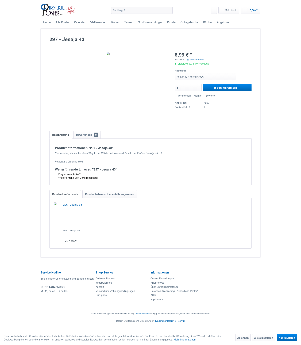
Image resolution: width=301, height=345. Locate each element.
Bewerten (210, 95)
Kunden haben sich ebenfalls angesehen (109, 194)
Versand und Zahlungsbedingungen (115, 291)
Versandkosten (143, 313)
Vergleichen (184, 95)
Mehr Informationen (185, 339)
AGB (153, 295)
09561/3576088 (53, 286)
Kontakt (100, 286)
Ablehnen (243, 337)
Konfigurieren (287, 337)
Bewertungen (86, 134)
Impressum (156, 299)
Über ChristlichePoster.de (164, 286)
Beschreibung (60, 134)
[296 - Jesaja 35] (71, 215)
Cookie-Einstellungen (162, 278)
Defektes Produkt (105, 278)
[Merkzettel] (214, 10)
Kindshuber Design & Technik (170, 320)
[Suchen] (169, 10)
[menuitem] (142, 10)
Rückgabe (101, 295)
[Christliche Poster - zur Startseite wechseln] (58, 10)
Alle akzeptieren (263, 337)
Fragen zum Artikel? (69, 174)
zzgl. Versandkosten (194, 59)
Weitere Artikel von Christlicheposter (78, 177)
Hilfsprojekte (157, 282)
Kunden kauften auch (65, 194)
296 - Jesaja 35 (71, 230)
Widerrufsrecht (104, 282)
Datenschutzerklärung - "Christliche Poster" (174, 291)
